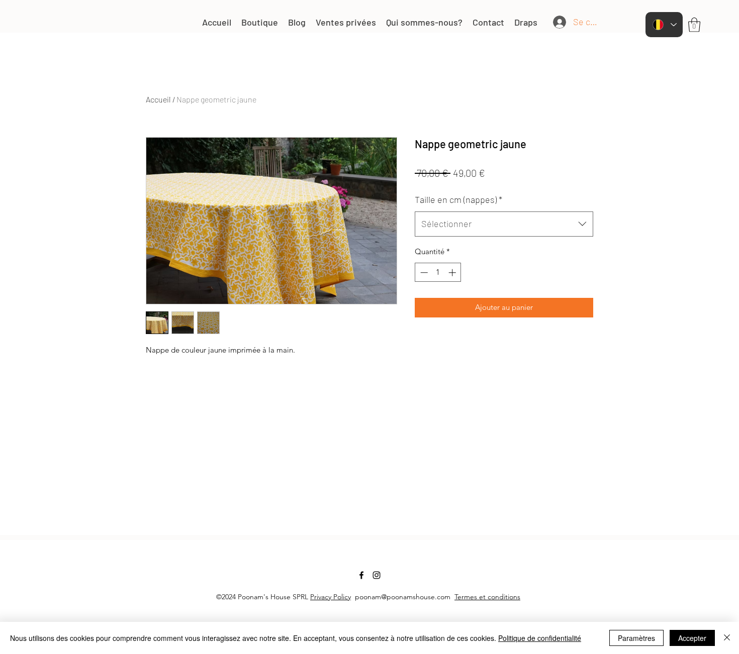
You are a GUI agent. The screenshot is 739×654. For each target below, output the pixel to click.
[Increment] (453, 272)
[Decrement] (423, 272)
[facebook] (361, 575)
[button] (694, 25)
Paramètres (636, 638)
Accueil (158, 99)
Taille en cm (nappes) (458, 199)
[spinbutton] (438, 272)
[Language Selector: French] (664, 24)
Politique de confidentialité (539, 638)
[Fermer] (727, 638)
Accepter (692, 638)
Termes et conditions (487, 596)
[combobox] (504, 224)
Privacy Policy (330, 596)
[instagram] (377, 575)
